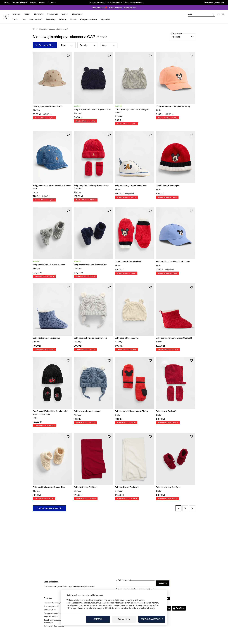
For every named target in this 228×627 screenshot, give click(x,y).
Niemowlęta (77, 14)
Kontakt (33, 2)
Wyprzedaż (105, 19)
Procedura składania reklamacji (55, 613)
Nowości (16, 14)
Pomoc (42, 2)
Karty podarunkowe (88, 19)
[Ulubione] (218, 14)
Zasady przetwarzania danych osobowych (55, 621)
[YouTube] (167, 598)
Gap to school (36, 19)
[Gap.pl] (6, 16)
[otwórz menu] (21, 14)
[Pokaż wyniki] (213, 15)
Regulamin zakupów (51, 617)
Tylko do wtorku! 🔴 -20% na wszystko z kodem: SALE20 (114, 7)
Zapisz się (162, 583)
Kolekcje (62, 19)
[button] (192, 508)
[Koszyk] (223, 14)
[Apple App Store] (179, 608)
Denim (15, 19)
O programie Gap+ (137, 2)
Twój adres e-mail (124, 580)
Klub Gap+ (52, 2)
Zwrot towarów (50, 610)
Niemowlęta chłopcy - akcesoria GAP (53, 29)
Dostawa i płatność (19, 2)
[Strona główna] (34, 29)
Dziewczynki (52, 14)
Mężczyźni (38, 14)
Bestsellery (50, 19)
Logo (24, 19)
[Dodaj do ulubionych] (68, 56)
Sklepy (6, 2)
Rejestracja (219, 2)
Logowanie (208, 2)
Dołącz (125, 2)
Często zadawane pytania (54, 603)
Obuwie (73, 19)
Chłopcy (65, 14)
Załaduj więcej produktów (49, 508)
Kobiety (27, 14)
